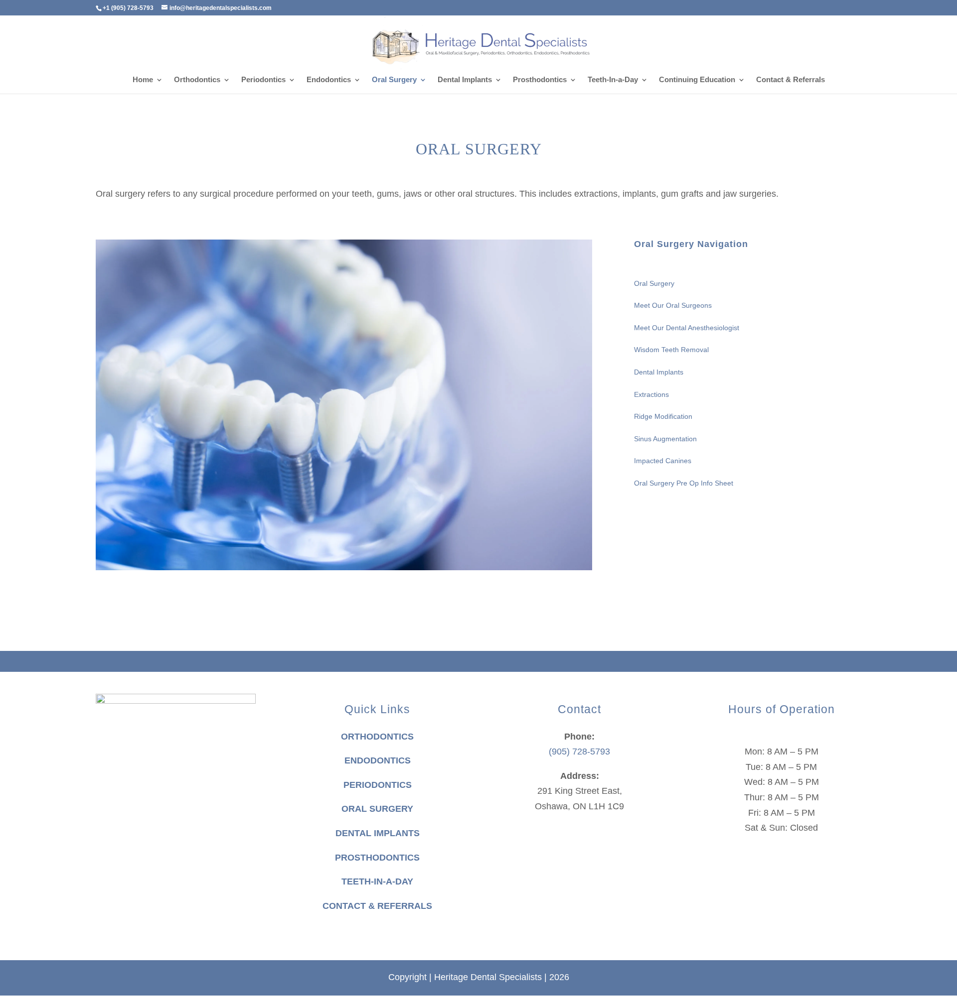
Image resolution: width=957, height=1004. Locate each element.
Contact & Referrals (790, 80)
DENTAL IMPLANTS (377, 833)
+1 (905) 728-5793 (128, 7)
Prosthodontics (540, 80)
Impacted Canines (662, 461)
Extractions (651, 394)
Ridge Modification (663, 416)
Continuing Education (697, 80)
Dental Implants (465, 80)
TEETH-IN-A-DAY (377, 881)
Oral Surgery (394, 80)
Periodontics (263, 80)
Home (143, 80)
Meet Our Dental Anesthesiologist (686, 328)
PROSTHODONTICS (377, 858)
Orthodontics (197, 80)
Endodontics (329, 80)
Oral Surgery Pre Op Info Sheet (683, 483)
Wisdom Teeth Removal (671, 350)
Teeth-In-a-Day (613, 80)
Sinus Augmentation (665, 439)
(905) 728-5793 (579, 751)
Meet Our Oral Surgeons (673, 305)
